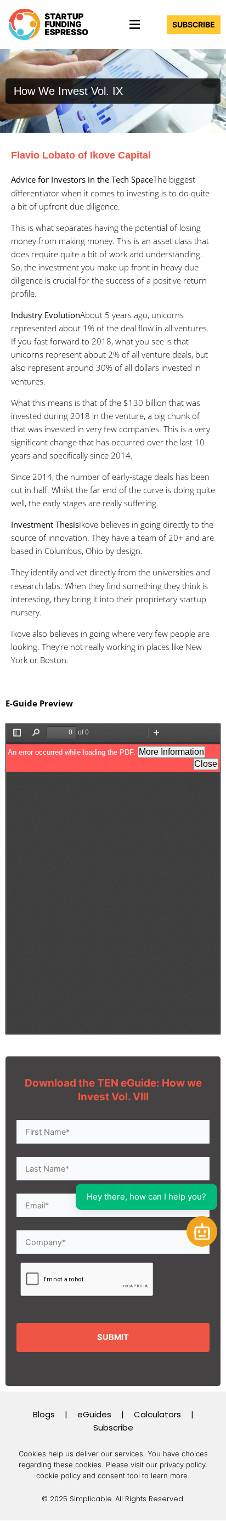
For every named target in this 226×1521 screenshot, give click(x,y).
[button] (134, 24)
